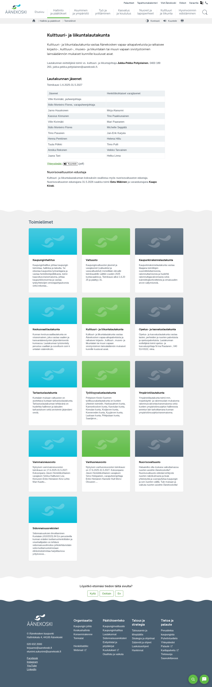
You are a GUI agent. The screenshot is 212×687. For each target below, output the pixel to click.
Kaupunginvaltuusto (114, 626)
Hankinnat (138, 650)
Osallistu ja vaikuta (113, 654)
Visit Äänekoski (168, 3)
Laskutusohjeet (140, 646)
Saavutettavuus (169, 658)
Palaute (165, 646)
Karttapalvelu (168, 650)
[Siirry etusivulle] (16, 13)
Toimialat (78, 638)
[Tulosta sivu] (182, 21)
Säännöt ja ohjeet (141, 642)
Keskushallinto (82, 630)
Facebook (32, 658)
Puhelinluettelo (169, 638)
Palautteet (129, 3)
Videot (182, 3)
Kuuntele (72, 164)
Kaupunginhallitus (113, 630)
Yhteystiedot (54, 163)
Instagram (32, 662)
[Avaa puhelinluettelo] (207, 3)
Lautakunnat (109, 634)
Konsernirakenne (83, 634)
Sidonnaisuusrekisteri (115, 638)
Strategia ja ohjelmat (143, 638)
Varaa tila (193, 3)
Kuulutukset (109, 650)
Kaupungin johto (83, 626)
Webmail (78, 650)
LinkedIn (31, 669)
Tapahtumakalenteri (147, 3)
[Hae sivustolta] (204, 12)
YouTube (32, 665)
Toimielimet (70, 21)
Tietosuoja (166, 654)
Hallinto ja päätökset (50, 21)
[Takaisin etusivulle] (34, 21)
